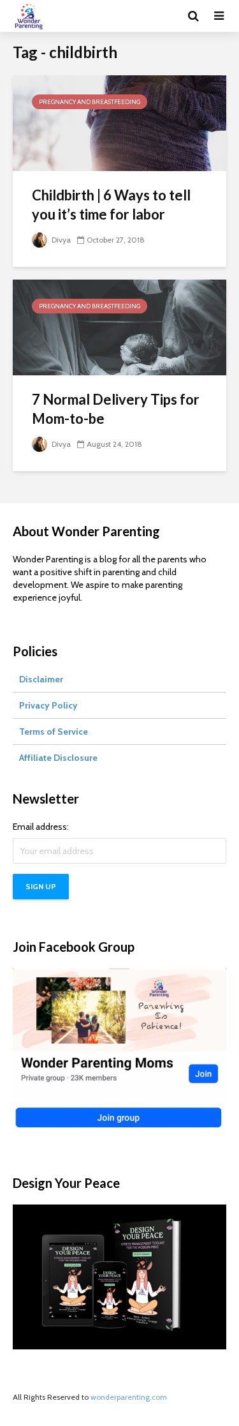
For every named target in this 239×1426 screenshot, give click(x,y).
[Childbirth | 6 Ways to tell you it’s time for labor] (119, 122)
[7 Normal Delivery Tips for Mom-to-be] (119, 326)
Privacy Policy (48, 705)
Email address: (41, 826)
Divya (60, 239)
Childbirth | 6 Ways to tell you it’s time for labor (111, 204)
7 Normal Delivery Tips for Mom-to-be (115, 409)
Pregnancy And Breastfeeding (89, 102)
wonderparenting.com (129, 1397)
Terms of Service (53, 731)
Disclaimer (41, 679)
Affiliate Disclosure (58, 757)
